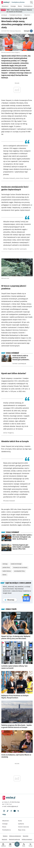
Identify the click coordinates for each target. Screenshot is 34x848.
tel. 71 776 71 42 (7, 804)
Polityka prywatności (27, 839)
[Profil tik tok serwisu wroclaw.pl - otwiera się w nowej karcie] (7, 811)
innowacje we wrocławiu (20, 567)
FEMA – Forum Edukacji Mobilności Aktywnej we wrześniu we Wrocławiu (19, 11)
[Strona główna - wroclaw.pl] (5, 2)
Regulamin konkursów (14, 839)
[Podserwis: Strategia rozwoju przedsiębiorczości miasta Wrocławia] (17, 2)
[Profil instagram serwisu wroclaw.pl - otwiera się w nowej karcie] (4, 811)
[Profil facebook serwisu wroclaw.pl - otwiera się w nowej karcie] (11, 811)
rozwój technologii (16, 564)
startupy (5, 564)
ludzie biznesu (7, 571)
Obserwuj (12, 600)
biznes (4, 574)
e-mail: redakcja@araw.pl (10, 806)
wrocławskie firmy (19, 571)
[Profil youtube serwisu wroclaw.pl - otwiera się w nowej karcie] (14, 811)
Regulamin (4, 839)
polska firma (6, 567)
